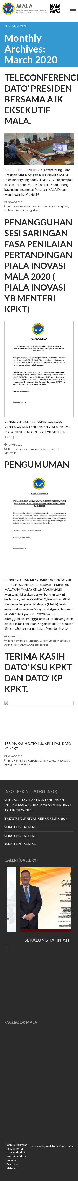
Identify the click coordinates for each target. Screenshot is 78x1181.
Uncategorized (30, 210)
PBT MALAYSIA (21, 644)
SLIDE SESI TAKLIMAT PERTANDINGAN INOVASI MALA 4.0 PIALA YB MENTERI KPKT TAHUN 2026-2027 (38, 805)
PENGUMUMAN (36, 464)
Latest (17, 210)
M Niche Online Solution (60, 1146)
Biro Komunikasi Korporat (53, 206)
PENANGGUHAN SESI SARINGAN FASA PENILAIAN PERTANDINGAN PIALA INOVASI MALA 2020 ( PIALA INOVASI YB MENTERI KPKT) (38, 265)
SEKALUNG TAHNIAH (20, 827)
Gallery (8, 210)
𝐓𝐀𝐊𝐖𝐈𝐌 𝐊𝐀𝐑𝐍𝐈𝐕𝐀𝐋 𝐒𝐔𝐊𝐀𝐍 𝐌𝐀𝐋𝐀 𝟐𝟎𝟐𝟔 (35, 819)
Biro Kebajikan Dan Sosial (22, 206)
